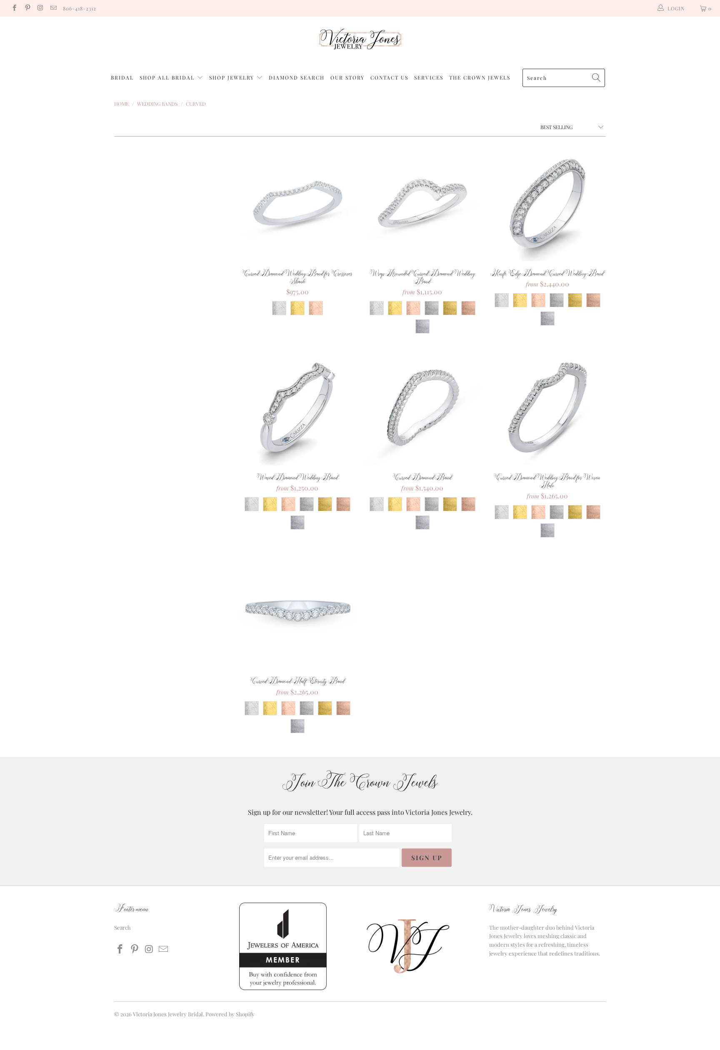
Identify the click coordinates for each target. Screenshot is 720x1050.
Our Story (347, 77)
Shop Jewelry (232, 77)
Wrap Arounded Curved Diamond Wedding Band (422, 203)
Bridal (122, 77)
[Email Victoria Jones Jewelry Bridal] (53, 8)
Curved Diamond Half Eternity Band (297, 610)
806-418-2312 (79, 8)
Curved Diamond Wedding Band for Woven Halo (547, 407)
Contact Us (389, 77)
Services (428, 77)
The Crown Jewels (479, 77)
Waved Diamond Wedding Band (297, 407)
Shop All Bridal (167, 77)
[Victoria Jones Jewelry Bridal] (360, 41)
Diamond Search (297, 77)
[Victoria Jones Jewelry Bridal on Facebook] (14, 8)
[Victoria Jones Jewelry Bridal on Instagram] (40, 8)
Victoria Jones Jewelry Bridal (168, 1014)
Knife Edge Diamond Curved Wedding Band (547, 203)
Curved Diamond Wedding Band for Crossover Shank (297, 203)
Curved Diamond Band (422, 407)
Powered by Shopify (230, 1014)
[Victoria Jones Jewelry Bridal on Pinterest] (26, 8)
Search (122, 927)
